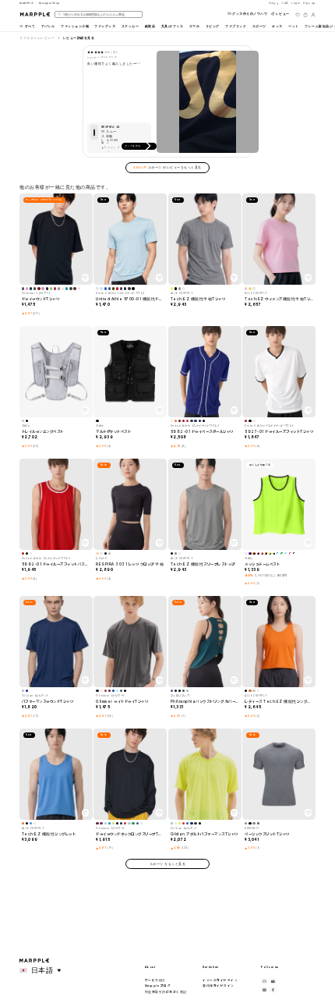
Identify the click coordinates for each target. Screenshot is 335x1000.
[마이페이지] (313, 14)
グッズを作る (133, 145)
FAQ (285, 3)
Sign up (309, 3)
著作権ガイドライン (219, 986)
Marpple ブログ (158, 986)
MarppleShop (49, 3)
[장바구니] (305, 14)
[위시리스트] (297, 14)
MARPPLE (26, 3)
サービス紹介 (155, 980)
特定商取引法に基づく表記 (166, 992)
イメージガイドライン (220, 980)
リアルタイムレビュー (37, 38)
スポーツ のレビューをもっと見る (167, 167)
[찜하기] (85, 277)
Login (296, 3)
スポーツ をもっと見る (168, 864)
